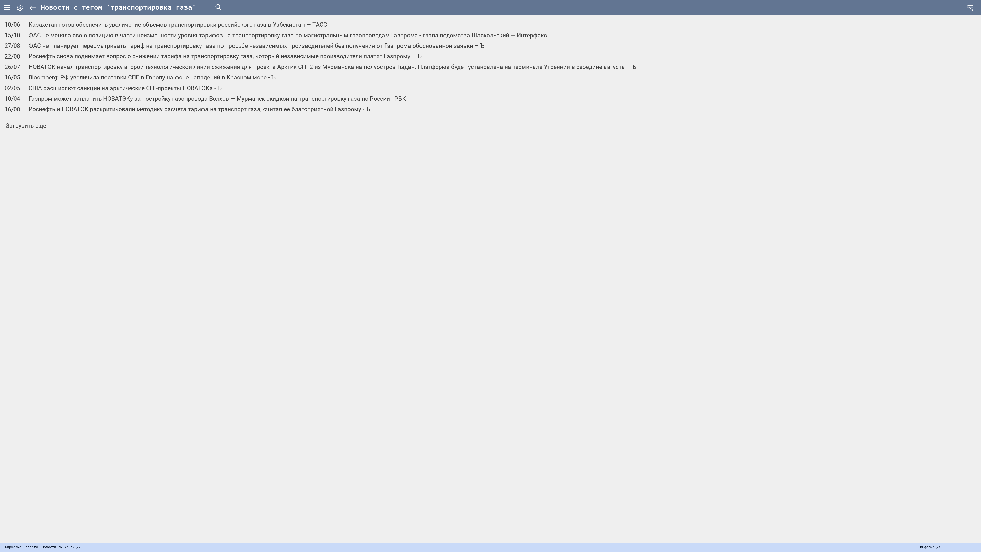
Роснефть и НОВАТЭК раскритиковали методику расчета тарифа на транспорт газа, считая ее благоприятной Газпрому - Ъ (199, 109)
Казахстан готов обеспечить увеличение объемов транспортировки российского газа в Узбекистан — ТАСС (178, 24)
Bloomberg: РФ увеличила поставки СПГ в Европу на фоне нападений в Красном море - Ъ (152, 77)
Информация (930, 547)
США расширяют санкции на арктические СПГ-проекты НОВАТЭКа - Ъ (125, 88)
